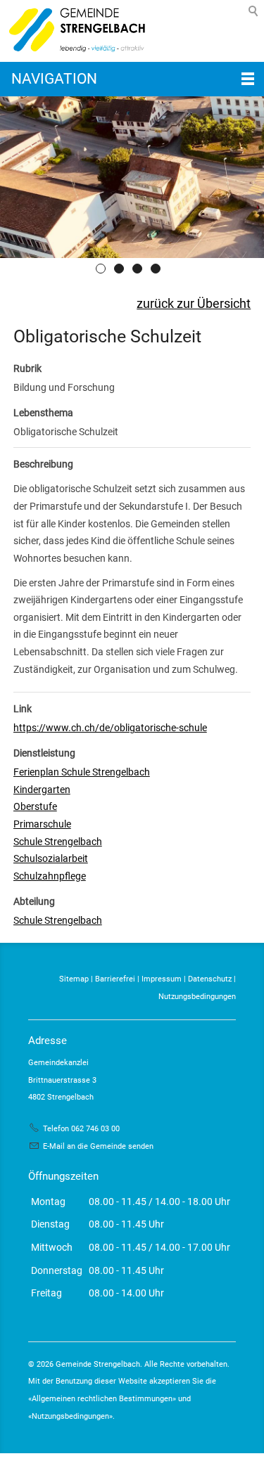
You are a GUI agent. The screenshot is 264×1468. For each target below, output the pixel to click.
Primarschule (42, 824)
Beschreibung (43, 464)
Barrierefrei (115, 979)
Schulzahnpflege (49, 876)
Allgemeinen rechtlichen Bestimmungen (102, 1398)
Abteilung (34, 901)
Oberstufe (35, 806)
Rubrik (27, 368)
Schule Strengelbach (57, 841)
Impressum (162, 979)
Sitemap (74, 979)
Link (22, 708)
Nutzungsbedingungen (197, 996)
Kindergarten (41, 789)
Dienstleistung (44, 753)
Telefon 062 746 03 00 (81, 1128)
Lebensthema (43, 412)
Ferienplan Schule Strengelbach (81, 772)
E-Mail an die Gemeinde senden (98, 1146)
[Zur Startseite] (74, 31)
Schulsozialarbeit (50, 858)
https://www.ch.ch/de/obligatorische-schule (110, 727)
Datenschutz (210, 979)
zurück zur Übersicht (194, 304)
